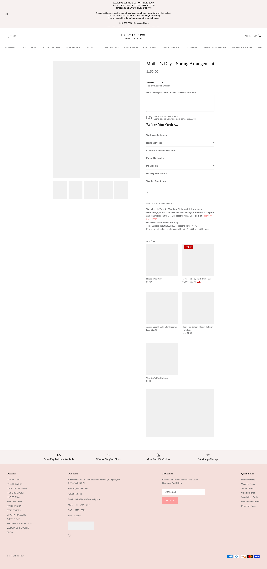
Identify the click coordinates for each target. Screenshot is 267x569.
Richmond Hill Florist (250, 501)
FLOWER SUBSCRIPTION (214, 48)
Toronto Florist (247, 488)
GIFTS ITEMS (191, 48)
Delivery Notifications (156, 173)
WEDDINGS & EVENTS (242, 48)
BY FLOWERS (149, 48)
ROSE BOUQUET (74, 48)
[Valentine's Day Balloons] (162, 359)
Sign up (170, 501)
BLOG (260, 48)
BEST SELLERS (112, 48)
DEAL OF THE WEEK (51, 48)
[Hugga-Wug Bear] (162, 260)
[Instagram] (7, 14)
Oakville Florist (248, 493)
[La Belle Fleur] (133, 36)
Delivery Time (153, 166)
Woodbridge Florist (249, 497)
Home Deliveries (154, 143)
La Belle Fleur (18, 556)
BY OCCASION (131, 48)
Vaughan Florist (248, 484)
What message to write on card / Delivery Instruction (171, 92)
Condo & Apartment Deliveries (161, 150)
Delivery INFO (10, 48)
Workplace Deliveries (156, 135)
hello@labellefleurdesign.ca (87, 499)
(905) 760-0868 (125, 23)
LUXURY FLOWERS (170, 48)
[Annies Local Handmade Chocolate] (162, 308)
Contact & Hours (141, 23)
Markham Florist (248, 506)
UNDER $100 (93, 48)
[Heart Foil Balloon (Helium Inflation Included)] (198, 308)
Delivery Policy (248, 479)
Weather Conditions (156, 181)
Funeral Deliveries (155, 158)
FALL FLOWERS (29, 48)
